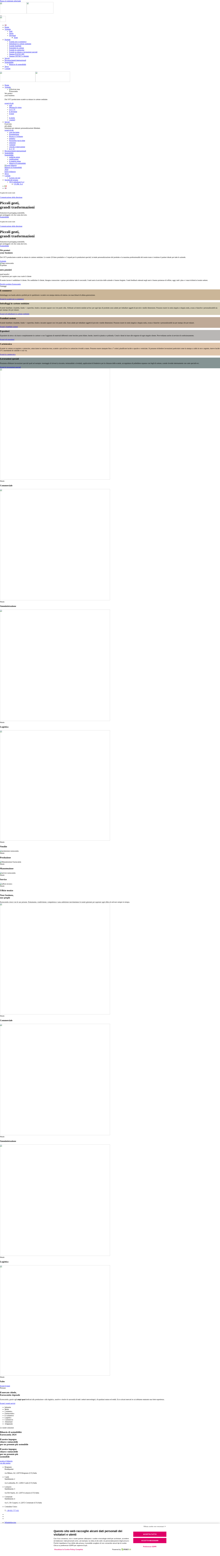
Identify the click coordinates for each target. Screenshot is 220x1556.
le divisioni (13, 112)
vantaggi (12, 145)
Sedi (10, 31)
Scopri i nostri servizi (7, 1403)
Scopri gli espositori (7, 339)
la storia (12, 118)
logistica (12, 138)
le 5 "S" (12, 149)
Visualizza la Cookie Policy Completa (68, 1549)
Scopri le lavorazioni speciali (10, 367)
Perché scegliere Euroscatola (10, 284)
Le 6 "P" (12, 109)
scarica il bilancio (6, 1461)
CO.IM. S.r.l (18, 184)
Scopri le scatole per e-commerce (12, 299)
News (7, 66)
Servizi (7, 58)
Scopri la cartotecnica (7, 354)
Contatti (7, 69)
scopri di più (9, 103)
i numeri (12, 120)
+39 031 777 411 (13, 1511)
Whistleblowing (10, 1522)
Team (16, 38)
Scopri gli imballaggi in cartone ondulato (14, 314)
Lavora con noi (14, 178)
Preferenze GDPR (149, 1546)
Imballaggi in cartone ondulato (20, 44)
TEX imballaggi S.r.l (16, 182)
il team (11, 114)
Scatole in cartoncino (16, 50)
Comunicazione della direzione (11, 197)
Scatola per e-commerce (17, 42)
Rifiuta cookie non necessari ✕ (155, 1526)
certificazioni (13, 159)
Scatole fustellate (15, 46)
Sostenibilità (9, 62)
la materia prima (15, 161)
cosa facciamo (14, 132)
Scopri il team (5, 1386)
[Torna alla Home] (26, 13)
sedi (10, 105)
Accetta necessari (149, 1541)
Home (7, 27)
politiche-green (14, 157)
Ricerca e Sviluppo (16, 136)
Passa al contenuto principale (10, 1)
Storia (11, 33)
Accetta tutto (150, 1534)
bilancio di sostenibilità (17, 163)
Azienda (8, 29)
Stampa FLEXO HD (16, 54)
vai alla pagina (5, 1463)
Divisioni (12, 35)
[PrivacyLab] (126, 1549)
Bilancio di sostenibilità (17, 64)
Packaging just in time (17, 141)
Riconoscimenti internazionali (15, 60)
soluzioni (12, 143)
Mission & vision (15, 107)
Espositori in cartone (16, 48)
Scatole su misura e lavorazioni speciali (23, 52)
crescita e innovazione (17, 147)
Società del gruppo (11, 180)
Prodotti (7, 40)
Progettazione (14, 134)
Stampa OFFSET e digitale (19, 56)
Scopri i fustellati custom (9, 327)
